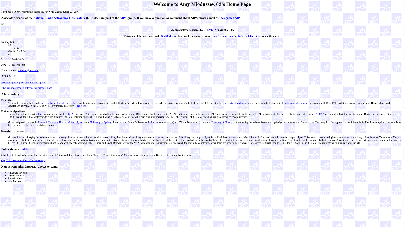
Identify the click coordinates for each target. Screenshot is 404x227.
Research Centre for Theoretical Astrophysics (61, 122)
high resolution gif (248, 36)
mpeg (216, 36)
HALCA (318, 114)
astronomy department (296, 103)
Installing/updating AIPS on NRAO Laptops (23, 82)
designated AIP (230, 18)
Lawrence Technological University (57, 103)
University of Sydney (101, 122)
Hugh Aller (80, 106)
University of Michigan (235, 103)
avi (221, 36)
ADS (25, 149)
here (9, 155)
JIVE (41, 114)
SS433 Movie (168, 36)
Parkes (154, 122)
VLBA (212, 30)
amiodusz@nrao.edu (28, 70)
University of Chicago (222, 122)
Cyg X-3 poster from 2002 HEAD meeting (23, 160)
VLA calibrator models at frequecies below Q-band (26, 88)
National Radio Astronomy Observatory (59, 18)
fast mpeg (229, 36)
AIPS (123, 18)
